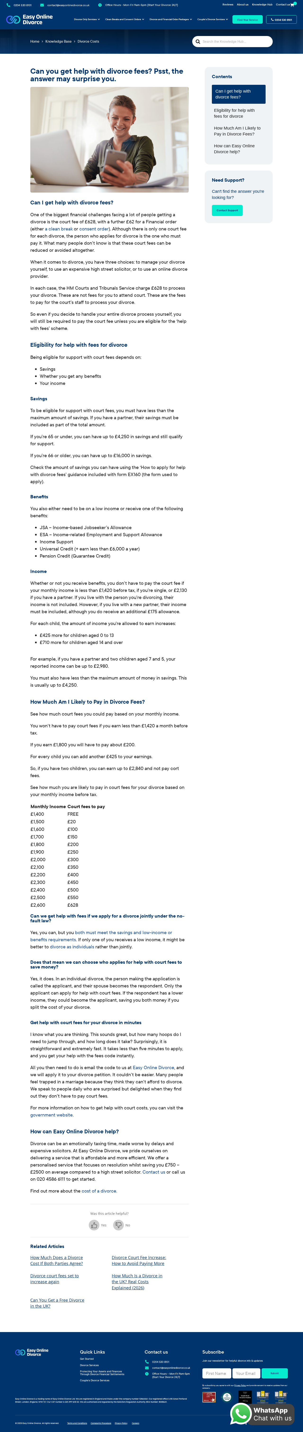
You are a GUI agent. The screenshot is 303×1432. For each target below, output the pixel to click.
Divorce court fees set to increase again (54, 1278)
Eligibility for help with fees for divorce (234, 113)
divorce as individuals (72, 947)
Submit (275, 1373)
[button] (98, 1225)
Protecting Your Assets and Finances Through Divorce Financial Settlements (102, 1373)
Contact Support (227, 210)
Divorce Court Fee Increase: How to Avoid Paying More (139, 1260)
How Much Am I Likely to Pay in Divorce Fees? (237, 131)
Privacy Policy (240, 1385)
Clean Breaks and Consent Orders (123, 19)
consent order (94, 229)
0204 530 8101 (283, 20)
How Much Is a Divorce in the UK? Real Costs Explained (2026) (137, 1281)
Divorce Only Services (85, 19)
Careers (135, 1423)
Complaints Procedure (101, 1423)
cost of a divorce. (99, 1191)
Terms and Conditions (77, 1423)
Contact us (283, 4)
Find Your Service (247, 20)
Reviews (228, 4)
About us (243, 4)
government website (51, 1115)
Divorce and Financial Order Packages (169, 19)
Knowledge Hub (262, 4)
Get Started (87, 1359)
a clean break (58, 229)
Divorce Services (89, 1365)
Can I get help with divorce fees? (233, 94)
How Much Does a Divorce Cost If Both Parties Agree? (56, 1260)
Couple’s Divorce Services (211, 19)
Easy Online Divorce (153, 1067)
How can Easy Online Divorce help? (234, 149)
